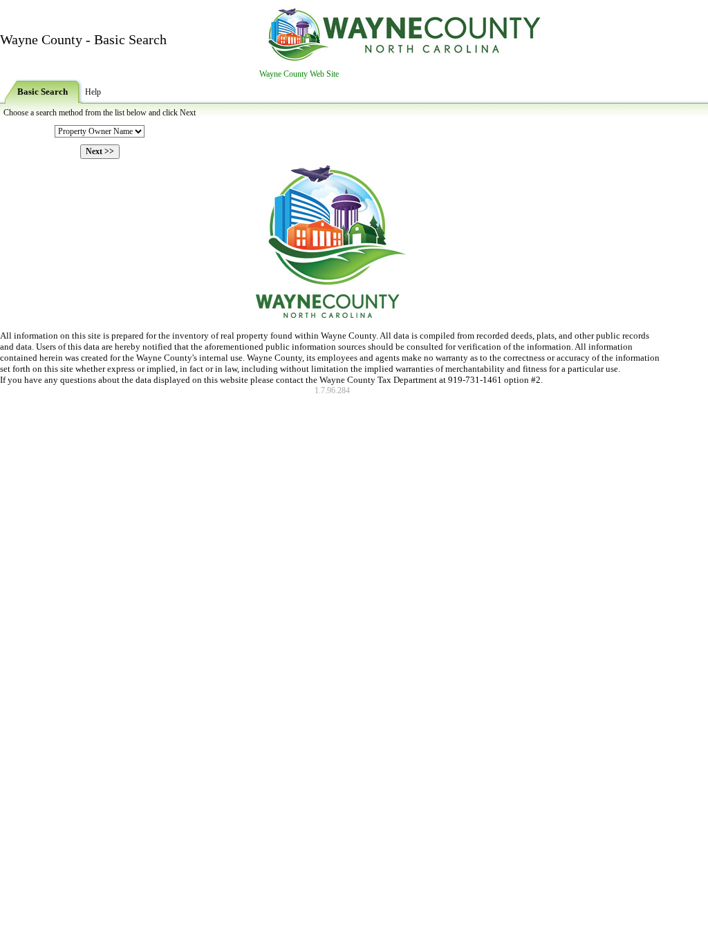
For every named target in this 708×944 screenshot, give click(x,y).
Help (93, 92)
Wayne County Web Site (299, 74)
